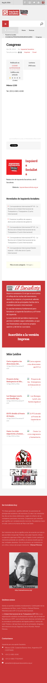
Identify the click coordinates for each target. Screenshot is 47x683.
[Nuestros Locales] (23, 480)
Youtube (38, 2)
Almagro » (29, 265)
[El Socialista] (24, 288)
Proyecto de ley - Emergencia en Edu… (15, 380)
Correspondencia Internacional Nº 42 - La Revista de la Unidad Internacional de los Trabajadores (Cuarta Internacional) (23, 240)
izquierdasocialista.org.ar (28, 187)
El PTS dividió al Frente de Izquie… (16, 414)
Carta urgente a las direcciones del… (14, 362)
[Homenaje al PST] (23, 472)
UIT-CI (43, 2)
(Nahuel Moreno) (36, 545)
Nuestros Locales (10, 34)
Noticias (31, 30)
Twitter (34, 2)
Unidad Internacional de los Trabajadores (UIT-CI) (21, 614)
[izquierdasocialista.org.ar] (23, 12)
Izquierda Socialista (27, 49)
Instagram (29, 2)
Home (24, 30)
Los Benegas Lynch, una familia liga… (14, 397)
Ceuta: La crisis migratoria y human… (15, 432)
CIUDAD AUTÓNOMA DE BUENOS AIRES (18, 37)
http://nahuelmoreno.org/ (23, 590)
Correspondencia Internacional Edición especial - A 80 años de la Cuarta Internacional (22, 250)
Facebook (25, 2)
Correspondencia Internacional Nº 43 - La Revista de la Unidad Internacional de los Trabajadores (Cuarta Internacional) (23, 229)
